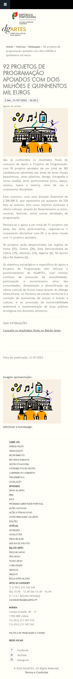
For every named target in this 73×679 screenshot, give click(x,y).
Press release (16, 539)
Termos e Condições (36, 672)
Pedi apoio (14, 556)
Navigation (5, 4)
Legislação (15, 481)
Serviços (13, 569)
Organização (16, 450)
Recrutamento (17, 455)
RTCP (11, 499)
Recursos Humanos (19, 459)
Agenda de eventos (19, 543)
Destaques (34, 46)
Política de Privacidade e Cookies (27, 633)
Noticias (20, 46)
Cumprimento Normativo (22, 472)
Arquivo (13, 574)
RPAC (11, 495)
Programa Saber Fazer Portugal (26, 503)
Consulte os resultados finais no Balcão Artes (32, 330)
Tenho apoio (15, 561)
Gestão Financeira (19, 464)
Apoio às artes (16, 490)
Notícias (13, 525)
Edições (13, 521)
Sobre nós (14, 442)
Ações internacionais (20, 512)
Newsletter (15, 534)
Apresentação (16, 446)
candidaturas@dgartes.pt (23, 600)
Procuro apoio (17, 552)
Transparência (16, 477)
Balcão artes (16, 547)
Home (9, 46)
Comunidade (15, 565)
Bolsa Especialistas (19, 578)
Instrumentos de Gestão (22, 468)
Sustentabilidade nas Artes (23, 517)
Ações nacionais (17, 508)
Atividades (14, 486)
